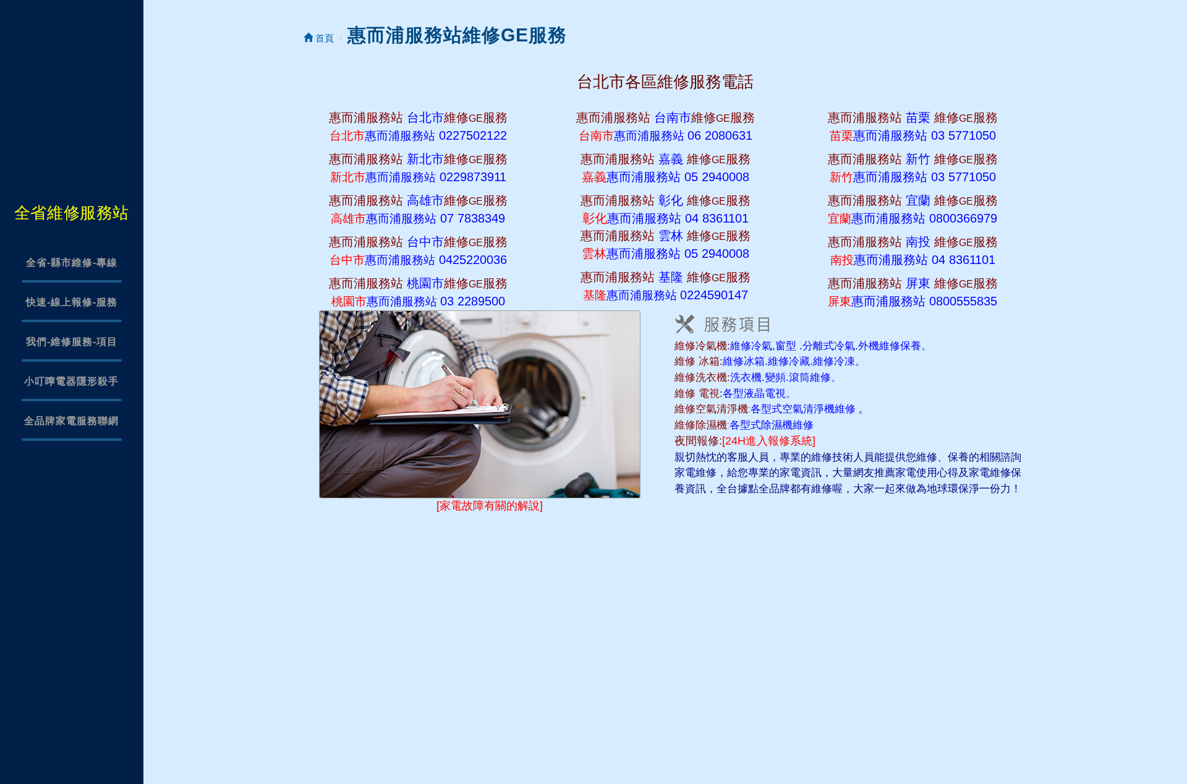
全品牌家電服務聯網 (71, 420)
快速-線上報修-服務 (71, 302)
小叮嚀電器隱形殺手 (71, 381)
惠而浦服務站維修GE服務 (457, 35)
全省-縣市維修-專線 (71, 262)
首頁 (323, 38)
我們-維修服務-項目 (71, 341)
